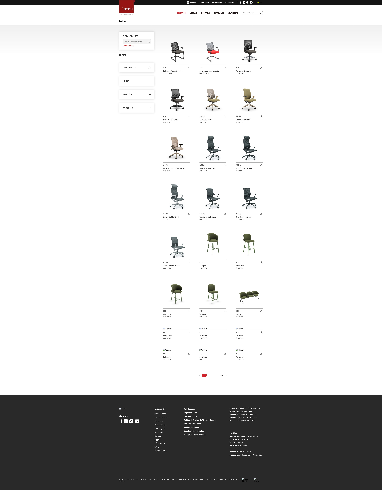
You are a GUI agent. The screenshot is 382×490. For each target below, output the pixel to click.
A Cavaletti (233, 13)
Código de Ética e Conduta (195, 435)
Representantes (217, 2)
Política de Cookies (192, 427)
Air (164, 68)
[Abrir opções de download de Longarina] (261, 311)
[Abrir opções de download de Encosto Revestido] (261, 116)
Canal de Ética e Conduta (194, 431)
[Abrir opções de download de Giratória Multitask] (225, 165)
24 (222, 375)
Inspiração (205, 13)
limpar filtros (128, 46)
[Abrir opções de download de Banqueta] (225, 262)
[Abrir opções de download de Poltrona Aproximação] (189, 68)
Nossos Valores (161, 451)
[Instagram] (131, 421)
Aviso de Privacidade (192, 424)
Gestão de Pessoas (162, 417)
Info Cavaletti (160, 443)
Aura (201, 165)
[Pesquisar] (260, 13)
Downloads (219, 13)
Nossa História (160, 414)
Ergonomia (159, 421)
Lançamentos (129, 67)
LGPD (157, 447)
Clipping (158, 440)
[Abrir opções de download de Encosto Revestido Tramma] (189, 165)
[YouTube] (137, 421)
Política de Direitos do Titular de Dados (199, 420)
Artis (202, 116)
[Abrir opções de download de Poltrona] (225, 332)
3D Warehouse (193, 2)
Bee (200, 262)
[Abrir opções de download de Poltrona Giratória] (261, 68)
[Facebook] (121, 421)
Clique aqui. (257, 455)
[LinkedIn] (126, 421)
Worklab (193, 13)
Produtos (181, 13)
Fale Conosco (205, 2)
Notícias (158, 436)
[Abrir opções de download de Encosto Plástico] (225, 116)
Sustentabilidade (161, 425)
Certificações (160, 428)
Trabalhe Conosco (230, 2)
